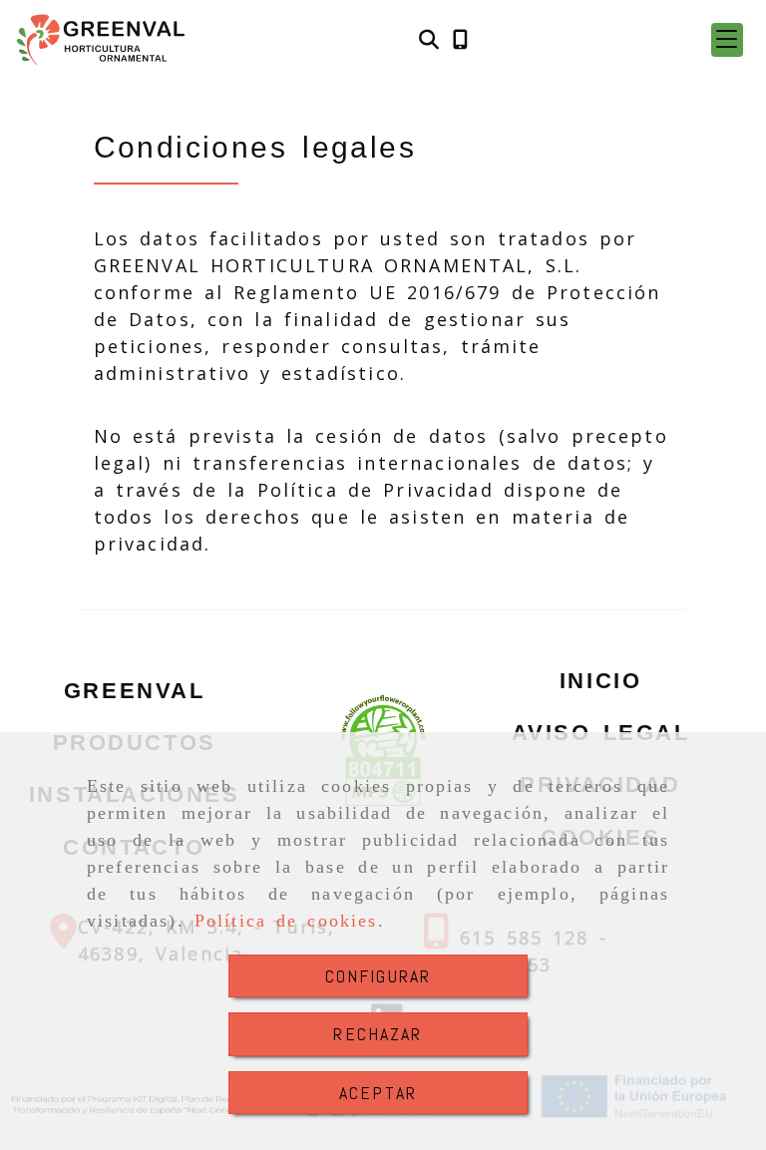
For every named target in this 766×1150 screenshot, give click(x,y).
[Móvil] (460, 40)
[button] (727, 40)
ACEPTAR (378, 1092)
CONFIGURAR (378, 975)
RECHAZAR (377, 1033)
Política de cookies (286, 921)
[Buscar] (429, 40)
